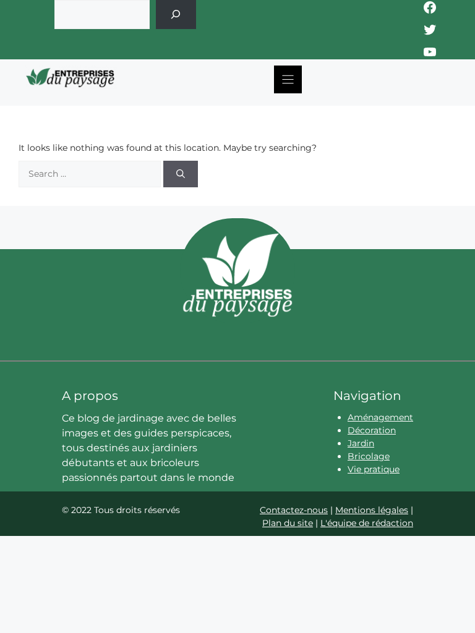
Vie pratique (374, 469)
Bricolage (369, 456)
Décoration (372, 430)
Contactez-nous (294, 510)
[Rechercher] (176, 14)
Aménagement (380, 417)
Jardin (361, 443)
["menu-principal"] (288, 79)
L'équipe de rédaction (366, 523)
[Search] (180, 174)
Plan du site (287, 523)
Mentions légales (371, 510)
